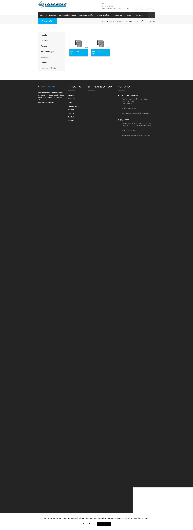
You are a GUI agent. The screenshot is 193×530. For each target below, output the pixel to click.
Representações (102, 15)
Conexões (120, 21)
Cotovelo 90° (47, 21)
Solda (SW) (139, 21)
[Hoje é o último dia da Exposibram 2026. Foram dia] (111, 183)
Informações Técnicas (67, 15)
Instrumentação (47, 52)
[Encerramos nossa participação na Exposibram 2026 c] (92, 194)
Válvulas (44, 35)
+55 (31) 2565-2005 (107, 6)
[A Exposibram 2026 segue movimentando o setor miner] (101, 403)
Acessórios (45, 57)
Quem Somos (51, 15)
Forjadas (129, 21)
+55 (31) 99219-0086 (129, 130)
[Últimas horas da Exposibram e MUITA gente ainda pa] (101, 151)
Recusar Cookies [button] (89, 524)
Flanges (44, 46)
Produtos (118, 15)
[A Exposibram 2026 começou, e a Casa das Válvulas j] (111, 398)
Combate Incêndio (48, 68)
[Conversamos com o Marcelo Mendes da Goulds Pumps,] (92, 354)
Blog (129, 15)
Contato (139, 15)
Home (41, 15)
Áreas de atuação (86, 15)
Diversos (44, 63)
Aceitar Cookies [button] (104, 524)
